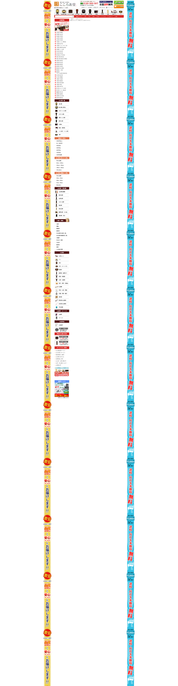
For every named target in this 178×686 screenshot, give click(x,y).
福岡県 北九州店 (60, 95)
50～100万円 (59, 143)
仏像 (57, 224)
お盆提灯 (61, 325)
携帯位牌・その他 (63, 212)
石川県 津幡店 (59, 77)
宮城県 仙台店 (59, 34)
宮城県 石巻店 (59, 36)
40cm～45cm (59, 178)
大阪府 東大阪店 (60, 82)
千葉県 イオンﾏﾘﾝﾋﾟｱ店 (61, 45)
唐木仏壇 (61, 121)
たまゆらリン (110, 16)
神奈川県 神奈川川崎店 (61, 58)
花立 (60, 262)
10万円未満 (59, 154)
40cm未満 (58, 175)
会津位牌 (61, 198)
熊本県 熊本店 (59, 97)
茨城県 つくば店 (60, 49)
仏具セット (61, 256)
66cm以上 (58, 185)
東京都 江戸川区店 (60, 55)
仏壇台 (60, 124)
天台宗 (58, 242)
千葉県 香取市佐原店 (61, 47)
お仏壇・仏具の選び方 (61, 361)
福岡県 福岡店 (59, 94)
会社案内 (90, 7)
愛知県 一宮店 (59, 70)
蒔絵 (89, 16)
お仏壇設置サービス (60, 350)
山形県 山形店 (59, 38)
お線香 (60, 314)
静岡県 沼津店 (59, 66)
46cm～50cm (59, 180)
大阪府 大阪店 (59, 78)
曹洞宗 (58, 228)
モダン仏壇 (61, 114)
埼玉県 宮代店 (59, 53)
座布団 (60, 296)
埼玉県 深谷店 (59, 51)
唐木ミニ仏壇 (62, 117)
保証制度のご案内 (60, 354)
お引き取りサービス (60, 352)
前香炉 (60, 269)
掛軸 (57, 226)
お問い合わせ (102, 7)
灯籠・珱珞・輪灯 (63, 293)
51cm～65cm (59, 182)
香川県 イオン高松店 (61, 90)
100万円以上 (59, 141)
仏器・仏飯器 (62, 279)
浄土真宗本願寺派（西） (62, 235)
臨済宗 (58, 244)
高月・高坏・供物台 (63, 283)
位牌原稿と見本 (59, 358)
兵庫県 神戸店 (59, 86)
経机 (116, 16)
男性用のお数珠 (62, 300)
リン (60, 259)
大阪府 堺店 (59, 84)
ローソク (61, 317)
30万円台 (58, 147)
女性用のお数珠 (62, 303)
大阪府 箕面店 (59, 80)
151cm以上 (59, 170)
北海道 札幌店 (59, 32)
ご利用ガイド (84, 7)
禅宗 (57, 247)
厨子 (60, 134)
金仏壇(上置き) (62, 107)
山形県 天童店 (59, 40)
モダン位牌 (61, 201)
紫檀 (93, 16)
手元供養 (61, 307)
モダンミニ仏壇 (62, 110)
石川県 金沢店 (59, 75)
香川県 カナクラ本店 (61, 88)
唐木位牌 (61, 195)
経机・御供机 (62, 127)
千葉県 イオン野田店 (61, 41)
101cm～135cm (60, 165)
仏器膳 (60, 286)
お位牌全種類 (62, 191)
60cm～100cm (59, 163)
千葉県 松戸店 (59, 43)
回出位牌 (61, 208)
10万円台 (58, 152)
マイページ (110, 7)
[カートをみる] (119, 7)
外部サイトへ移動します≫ (63, 397)
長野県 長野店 (59, 60)
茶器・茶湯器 (62, 276)
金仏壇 (60, 104)
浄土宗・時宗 (59, 240)
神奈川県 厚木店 (60, 56)
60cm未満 (58, 160)
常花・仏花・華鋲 (63, 290)
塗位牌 (98, 16)
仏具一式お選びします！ (61, 363)
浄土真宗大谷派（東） (61, 233)
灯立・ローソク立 (63, 266)
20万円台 (58, 150)
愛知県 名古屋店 (60, 68)
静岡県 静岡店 (59, 64)
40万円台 (58, 145)
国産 (85, 16)
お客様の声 (95, 7)
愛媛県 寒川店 (59, 92)
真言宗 (58, 230)
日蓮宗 (58, 237)
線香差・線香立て (63, 273)
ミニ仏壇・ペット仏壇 (63, 131)
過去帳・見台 (62, 215)
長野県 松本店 (59, 62)
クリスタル (104, 16)
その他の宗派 (59, 249)
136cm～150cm (60, 167)
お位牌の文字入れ (60, 356)
